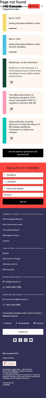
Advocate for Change (11, 259)
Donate (35, 6)
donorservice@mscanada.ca (16, 299)
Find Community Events (12, 224)
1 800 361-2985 (12, 305)
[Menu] (42, 6)
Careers (6, 241)
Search (8, 323)
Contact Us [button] (23, 332)
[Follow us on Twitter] (20, 340)
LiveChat (6, 384)
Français (39, 323)
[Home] (12, 6)
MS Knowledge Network (12, 219)
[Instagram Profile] (25, 340)
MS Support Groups (11, 235)
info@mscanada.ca (13, 282)
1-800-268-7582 (13, 287)
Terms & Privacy (8, 358)
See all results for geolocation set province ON (23, 153)
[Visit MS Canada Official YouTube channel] (31, 340)
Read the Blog (8, 269)
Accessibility (23, 323)
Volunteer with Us (10, 264)
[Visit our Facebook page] (15, 340)
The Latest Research (11, 230)
